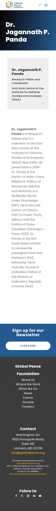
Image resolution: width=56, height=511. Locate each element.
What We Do (28, 389)
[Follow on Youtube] (40, 495)
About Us (28, 380)
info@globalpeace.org (28, 453)
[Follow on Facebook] (16, 495)
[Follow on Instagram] (28, 495)
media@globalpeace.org (28, 463)
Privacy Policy (16, 474)
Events (28, 398)
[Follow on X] (22, 495)
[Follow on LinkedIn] (34, 495)
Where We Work (28, 384)
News (28, 393)
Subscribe (28, 346)
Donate (28, 402)
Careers (28, 406)
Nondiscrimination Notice (34, 474)
